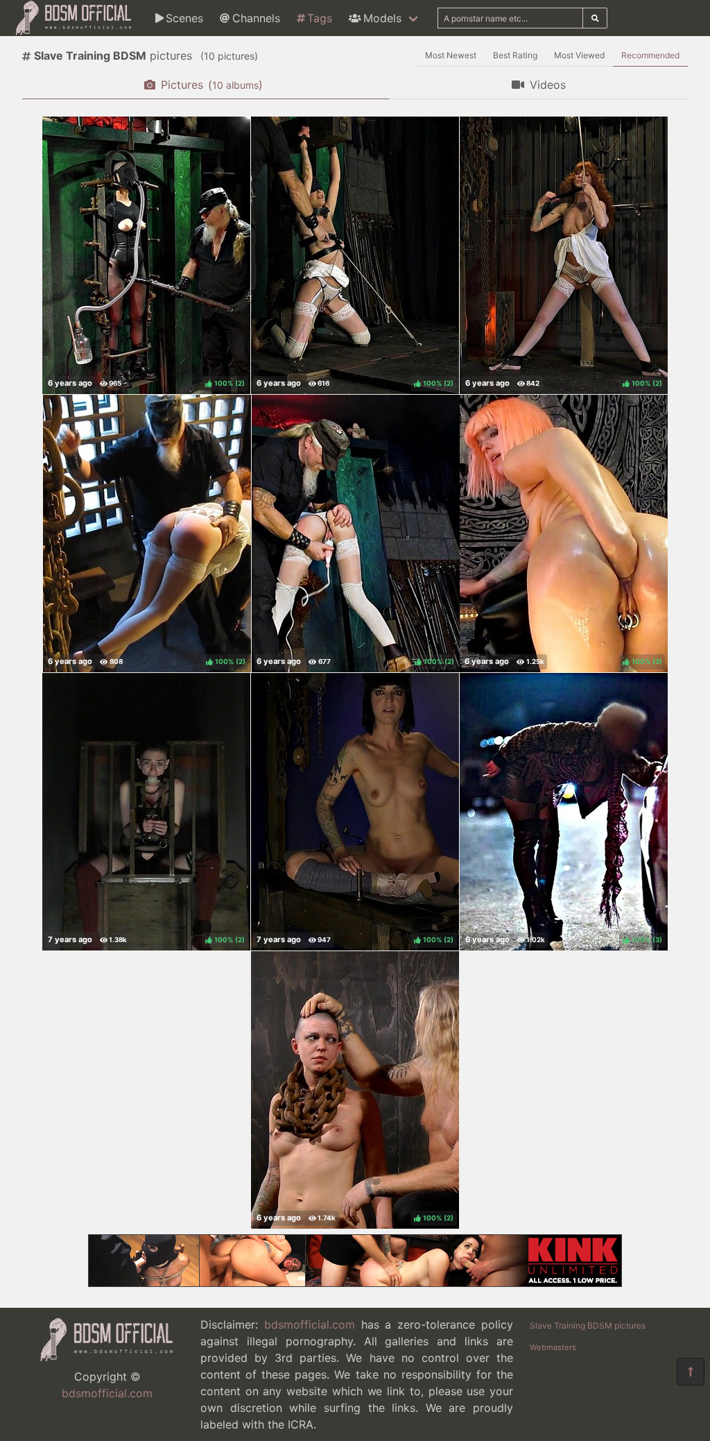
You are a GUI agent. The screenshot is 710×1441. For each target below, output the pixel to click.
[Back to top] (690, 1371)
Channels (256, 18)
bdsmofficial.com (107, 1393)
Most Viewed (579, 55)
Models (382, 18)
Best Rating (515, 55)
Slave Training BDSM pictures (588, 1325)
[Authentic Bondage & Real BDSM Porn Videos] (355, 1283)
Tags (319, 18)
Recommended (650, 55)
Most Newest (450, 55)
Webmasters (553, 1347)
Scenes (184, 18)
